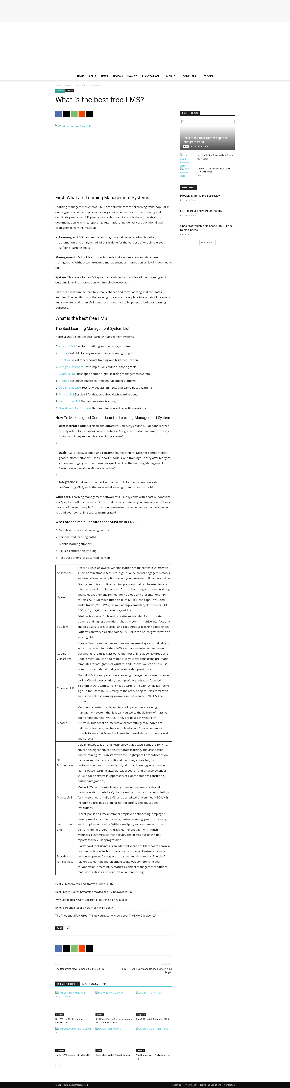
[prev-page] (57, 1065)
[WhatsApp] (74, 114)
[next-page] (63, 1065)
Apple (92, 76)
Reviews (118, 76)
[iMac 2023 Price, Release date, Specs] (187, 160)
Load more (206, 242)
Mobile (170, 76)
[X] (66, 114)
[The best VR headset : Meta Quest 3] (73, 1039)
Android (140, 1051)
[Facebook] (58, 114)
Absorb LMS (67, 346)
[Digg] (89, 114)
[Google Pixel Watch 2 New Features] (113, 1039)
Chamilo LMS (67, 374)
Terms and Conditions (210, 1084)
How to (132, 76)
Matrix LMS (66, 394)
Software (69, 91)
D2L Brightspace (70, 387)
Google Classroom (71, 367)
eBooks (208, 76)
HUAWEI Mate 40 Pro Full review (200, 195)
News (104, 76)
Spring (63, 353)
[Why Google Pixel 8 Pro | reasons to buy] (154, 1039)
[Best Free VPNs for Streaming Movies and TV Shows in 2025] (113, 1003)
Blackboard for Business (75, 408)
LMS (67, 928)
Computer (189, 76)
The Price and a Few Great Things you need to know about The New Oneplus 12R (105, 915)
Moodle (64, 381)
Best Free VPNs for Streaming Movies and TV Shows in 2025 (93, 892)
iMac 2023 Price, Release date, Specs (215, 155)
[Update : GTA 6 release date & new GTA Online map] (187, 172)
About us (176, 1084)
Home (80, 76)
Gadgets (60, 1051)
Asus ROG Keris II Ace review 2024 (152, 1019)
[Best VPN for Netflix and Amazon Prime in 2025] (73, 1003)
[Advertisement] (145, 47)
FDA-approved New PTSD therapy (201, 210)
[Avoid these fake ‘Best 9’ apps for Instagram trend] (207, 135)
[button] (231, 76)
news (98, 1051)
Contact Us (229, 1084)
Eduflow (64, 360)
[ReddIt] (82, 114)
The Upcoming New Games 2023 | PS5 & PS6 (80, 968)
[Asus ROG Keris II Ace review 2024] (154, 1003)
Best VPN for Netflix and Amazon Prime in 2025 (85, 884)
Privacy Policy (190, 1084)
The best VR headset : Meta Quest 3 (72, 1055)
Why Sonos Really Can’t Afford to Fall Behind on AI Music (91, 899)
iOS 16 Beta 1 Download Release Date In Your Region (147, 970)
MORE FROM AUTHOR (94, 984)
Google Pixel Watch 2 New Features (112, 1055)
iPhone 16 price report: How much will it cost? (84, 907)
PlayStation (150, 76)
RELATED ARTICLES (67, 984)
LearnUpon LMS (69, 401)
